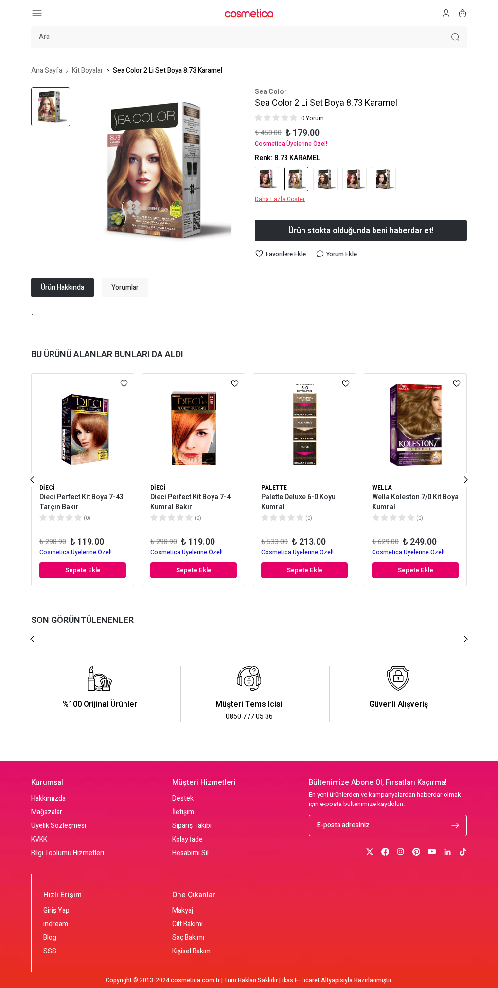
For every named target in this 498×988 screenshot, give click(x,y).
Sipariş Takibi (192, 826)
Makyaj (182, 910)
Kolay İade (187, 839)
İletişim (183, 812)
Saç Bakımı (188, 938)
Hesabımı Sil (190, 853)
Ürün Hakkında (62, 287)
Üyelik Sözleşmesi (58, 826)
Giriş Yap (56, 910)
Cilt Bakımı (187, 924)
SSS (49, 951)
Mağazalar (46, 812)
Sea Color (271, 92)
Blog (49, 938)
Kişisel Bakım (191, 951)
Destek (183, 799)
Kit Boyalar (87, 70)
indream (55, 924)
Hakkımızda (48, 799)
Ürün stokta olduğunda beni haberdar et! (361, 231)
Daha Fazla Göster (280, 199)
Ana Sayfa (46, 70)
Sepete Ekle (83, 570)
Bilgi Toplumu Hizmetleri (67, 853)
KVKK (39, 839)
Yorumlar (125, 287)
